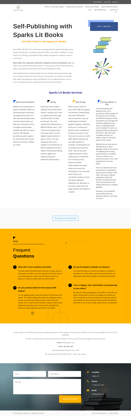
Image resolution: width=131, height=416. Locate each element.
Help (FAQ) (107, 2)
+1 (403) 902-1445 (98, 385)
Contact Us (114, 10)
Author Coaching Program (54, 7)
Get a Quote (104, 26)
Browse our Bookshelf (65, 218)
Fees (90, 10)
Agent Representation (109, 7)
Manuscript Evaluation (75, 7)
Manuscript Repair (92, 7)
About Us (115, 2)
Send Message (70, 399)
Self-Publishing (97, 2)
